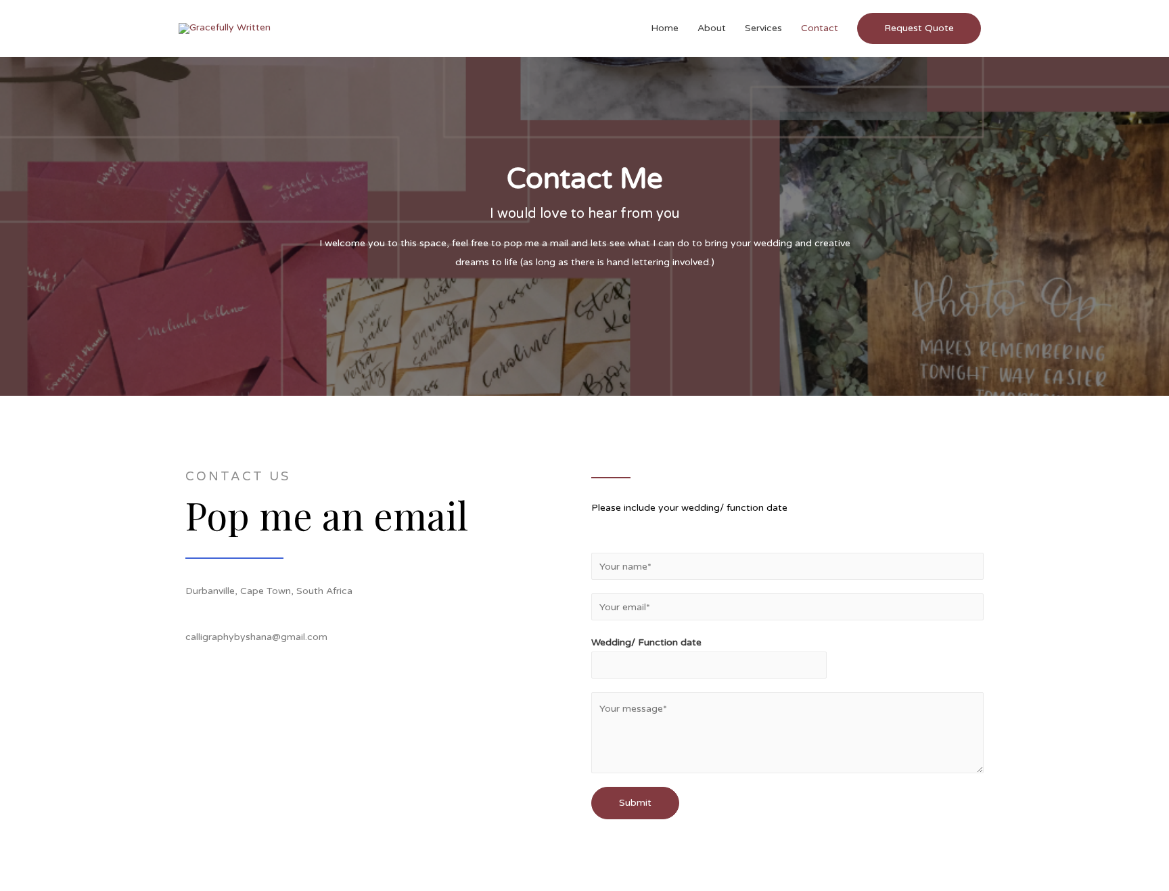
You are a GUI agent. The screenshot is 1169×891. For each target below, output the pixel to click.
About (711, 28)
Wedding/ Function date (646, 642)
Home (665, 28)
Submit (635, 802)
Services (763, 28)
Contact (819, 28)
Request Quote (919, 28)
